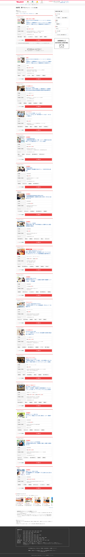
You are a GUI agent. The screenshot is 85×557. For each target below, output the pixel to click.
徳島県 (37, 537)
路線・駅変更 (64, 17)
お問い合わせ (38, 548)
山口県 (35, 537)
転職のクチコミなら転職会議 (36, 550)
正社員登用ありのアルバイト (27, 543)
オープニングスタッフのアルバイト (57, 543)
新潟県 (27, 536)
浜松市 (35, 540)
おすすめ (21, 13)
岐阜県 (27, 533)
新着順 (24, 13)
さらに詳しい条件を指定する (61, 34)
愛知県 (24, 533)
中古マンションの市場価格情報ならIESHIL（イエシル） (48, 550)
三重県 (32, 533)
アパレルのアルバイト (26, 544)
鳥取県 (24, 537)
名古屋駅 (38, 540)
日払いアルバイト (51, 542)
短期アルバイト (56, 542)
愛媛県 (43, 537)
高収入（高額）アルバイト (32, 542)
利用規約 (42, 548)
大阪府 (24, 532)
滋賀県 (32, 532)
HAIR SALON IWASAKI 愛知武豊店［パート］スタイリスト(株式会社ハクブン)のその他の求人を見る (33, 43)
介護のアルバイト (40, 543)
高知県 (46, 537)
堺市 (43, 540)
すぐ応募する (38, 40)
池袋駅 (29, 540)
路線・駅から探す (30, 541)
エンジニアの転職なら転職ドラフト (42, 551)
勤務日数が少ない (32, 13)
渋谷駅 (24, 540)
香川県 (40, 537)
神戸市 (41, 540)
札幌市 (48, 540)
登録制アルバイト (45, 542)
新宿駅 (27, 540)
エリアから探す (25, 541)
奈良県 (35, 532)
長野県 (29, 536)
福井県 (37, 536)
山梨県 (24, 536)
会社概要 (51, 548)
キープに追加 (21, 40)
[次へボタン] (53, 502)
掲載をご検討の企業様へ (65, 1)
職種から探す (35, 541)
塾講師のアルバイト (25, 542)
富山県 (32, 536)
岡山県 (29, 537)
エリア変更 (58, 17)
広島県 (32, 537)
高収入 (27, 13)
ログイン (67, 2)
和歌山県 (38, 532)
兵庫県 (27, 532)
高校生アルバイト (39, 542)
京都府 (29, 532)
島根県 (27, 537)
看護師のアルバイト (34, 543)
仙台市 (46, 540)
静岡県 (29, 533)
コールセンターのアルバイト (47, 543)
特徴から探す (40, 541)
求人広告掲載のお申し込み (31, 548)
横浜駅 (32, 540)
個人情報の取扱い (46, 548)
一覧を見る (50, 507)
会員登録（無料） (63, 2)
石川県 (35, 536)
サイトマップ (55, 548)
